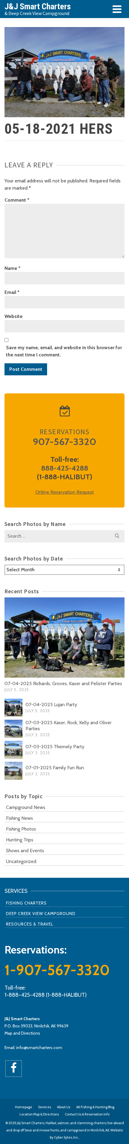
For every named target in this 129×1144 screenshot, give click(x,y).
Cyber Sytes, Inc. (66, 1137)
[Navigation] (117, 9)
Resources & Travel (29, 924)
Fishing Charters (26, 903)
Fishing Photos (21, 829)
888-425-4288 (64, 468)
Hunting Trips (19, 840)
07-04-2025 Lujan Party (51, 704)
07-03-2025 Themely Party (55, 746)
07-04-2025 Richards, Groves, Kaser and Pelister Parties (63, 683)
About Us (63, 1107)
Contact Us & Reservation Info (87, 1114)
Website (13, 316)
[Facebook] (13, 1068)
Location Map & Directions (39, 1114)
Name (12, 268)
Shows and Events (25, 850)
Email (12, 292)
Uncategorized (21, 861)
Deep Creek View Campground (41, 913)
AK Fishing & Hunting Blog (95, 1107)
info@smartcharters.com (39, 1047)
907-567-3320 (64, 441)
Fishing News (19, 818)
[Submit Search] (117, 536)
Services (44, 1107)
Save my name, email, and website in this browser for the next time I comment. (64, 351)
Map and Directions (22, 1033)
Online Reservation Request (64, 492)
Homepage (23, 1107)
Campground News (25, 807)
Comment (16, 200)
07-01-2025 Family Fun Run (55, 767)
